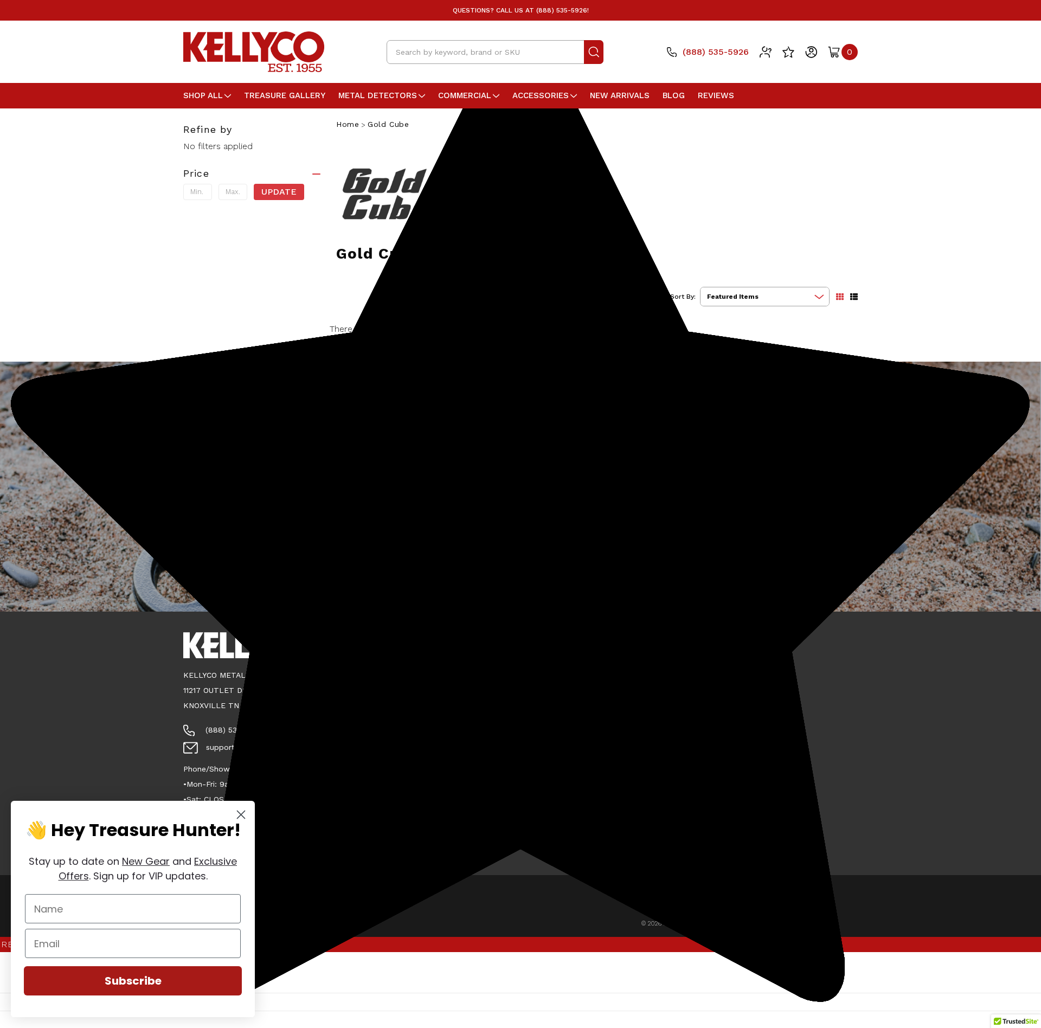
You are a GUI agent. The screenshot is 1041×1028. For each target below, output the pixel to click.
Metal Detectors (377, 95)
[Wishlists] (788, 52)
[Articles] (766, 52)
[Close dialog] (241, 814)
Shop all (203, 95)
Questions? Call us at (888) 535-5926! (521, 10)
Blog (674, 95)
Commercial (464, 95)
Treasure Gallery (284, 95)
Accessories (540, 95)
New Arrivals (620, 95)
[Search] (593, 52)
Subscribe (133, 980)
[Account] (811, 52)
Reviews (716, 95)
